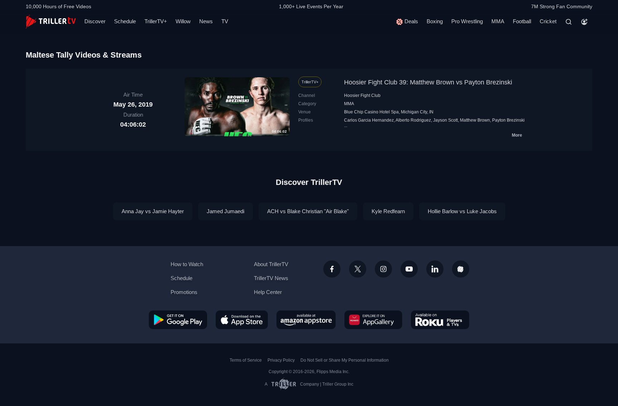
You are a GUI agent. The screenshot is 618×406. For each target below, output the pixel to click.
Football (522, 21)
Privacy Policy (281, 360)
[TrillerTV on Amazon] (306, 319)
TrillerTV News (271, 278)
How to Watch (187, 264)
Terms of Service (246, 360)
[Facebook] (331, 269)
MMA (497, 21)
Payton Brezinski (508, 120)
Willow (183, 21)
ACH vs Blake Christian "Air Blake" (308, 211)
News (206, 21)
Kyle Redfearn (388, 211)
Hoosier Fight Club (362, 95)
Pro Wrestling (467, 21)
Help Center (268, 292)
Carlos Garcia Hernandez (369, 120)
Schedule (125, 21)
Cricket (548, 21)
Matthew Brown (475, 120)
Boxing (435, 21)
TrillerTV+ (155, 21)
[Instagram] (383, 269)
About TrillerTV (271, 264)
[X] (357, 269)
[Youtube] (409, 269)
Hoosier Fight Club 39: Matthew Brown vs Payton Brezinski (428, 82)
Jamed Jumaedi (225, 211)
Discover (95, 21)
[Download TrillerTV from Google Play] (178, 319)
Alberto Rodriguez (413, 120)
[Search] (569, 22)
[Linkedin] (434, 269)
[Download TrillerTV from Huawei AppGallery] (373, 319)
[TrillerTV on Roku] (440, 319)
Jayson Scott (445, 120)
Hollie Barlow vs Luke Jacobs (462, 211)
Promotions (184, 292)
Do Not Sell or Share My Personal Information (344, 360)
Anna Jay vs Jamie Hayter (153, 211)
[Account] (584, 22)
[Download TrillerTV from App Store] (242, 319)
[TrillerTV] (51, 21)
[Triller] (460, 269)
